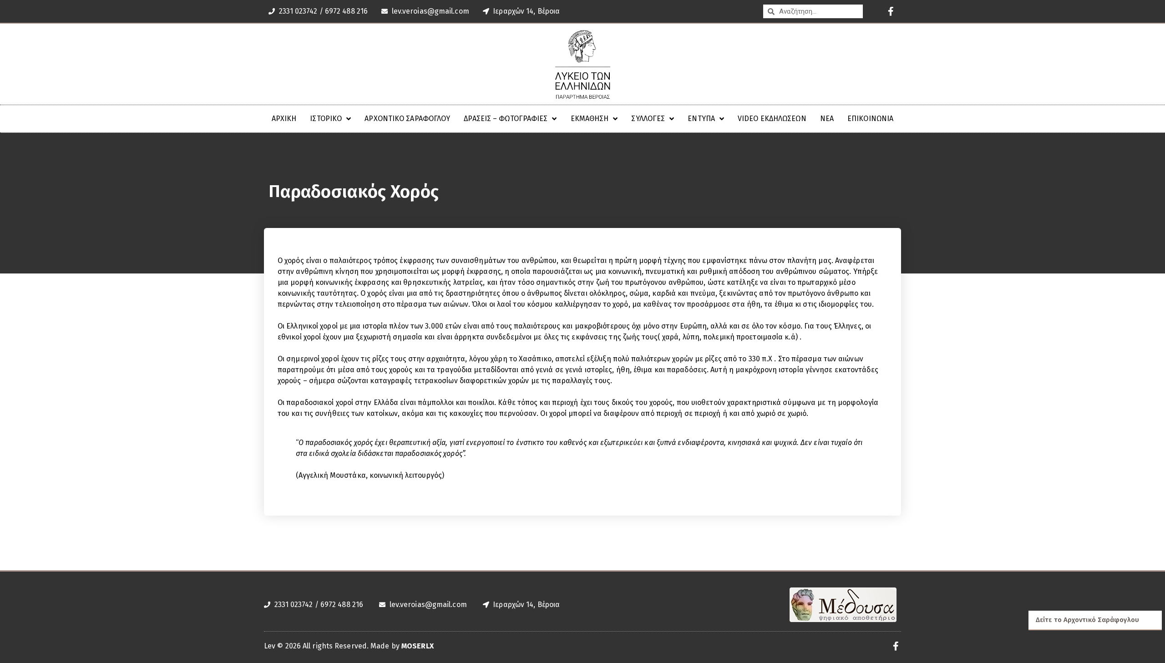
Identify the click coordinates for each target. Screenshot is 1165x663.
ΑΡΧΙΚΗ (284, 118)
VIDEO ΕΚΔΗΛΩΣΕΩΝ (772, 118)
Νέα (827, 118)
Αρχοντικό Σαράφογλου (407, 118)
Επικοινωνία (870, 118)
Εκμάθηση (590, 118)
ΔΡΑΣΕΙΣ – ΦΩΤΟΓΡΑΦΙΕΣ (505, 118)
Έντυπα (701, 118)
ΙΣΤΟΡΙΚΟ (326, 118)
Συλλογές (648, 118)
